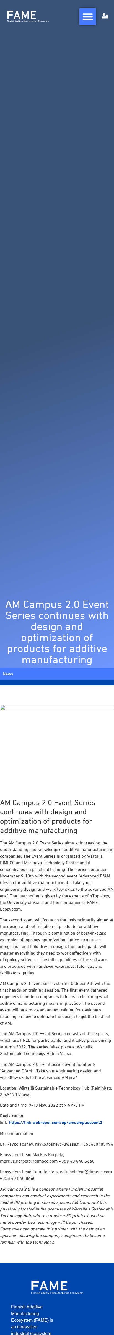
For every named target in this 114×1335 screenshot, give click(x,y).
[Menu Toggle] (87, 16)
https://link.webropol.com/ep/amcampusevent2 (55, 1122)
